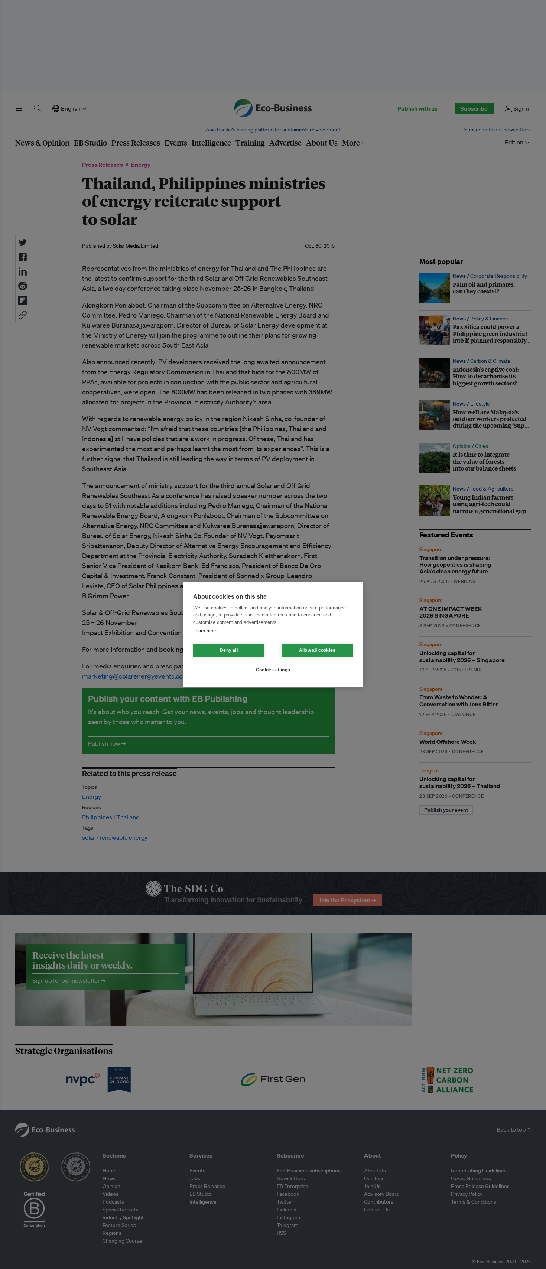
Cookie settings (273, 670)
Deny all (229, 650)
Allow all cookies (317, 650)
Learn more (205, 631)
